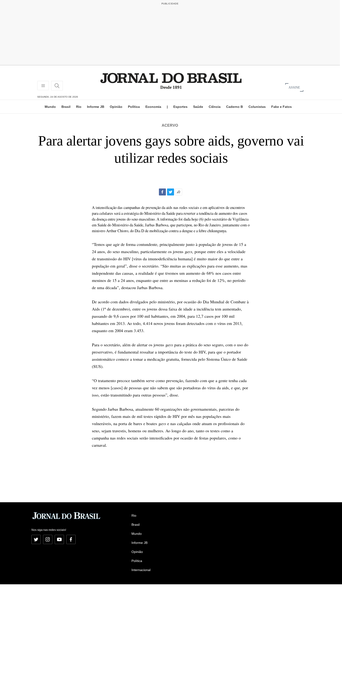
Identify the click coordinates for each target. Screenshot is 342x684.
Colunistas (257, 106)
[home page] (171, 78)
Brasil (65, 106)
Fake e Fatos (281, 106)
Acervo (170, 125)
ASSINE (294, 87)
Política (134, 106)
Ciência (215, 106)
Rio (78, 106)
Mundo (50, 106)
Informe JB (95, 106)
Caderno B (234, 106)
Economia (153, 106)
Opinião (116, 106)
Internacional (141, 570)
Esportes (180, 106)
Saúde (198, 106)
